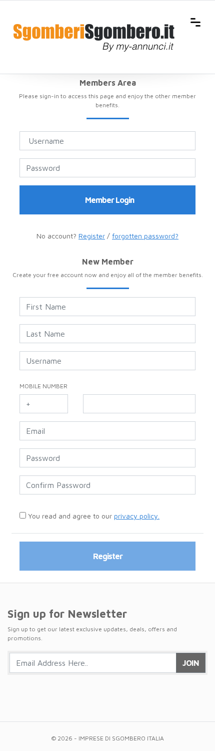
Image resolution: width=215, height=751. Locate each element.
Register (91, 235)
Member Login (109, 199)
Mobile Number (44, 386)
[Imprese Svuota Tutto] (96, 21)
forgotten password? (145, 235)
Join (190, 662)
